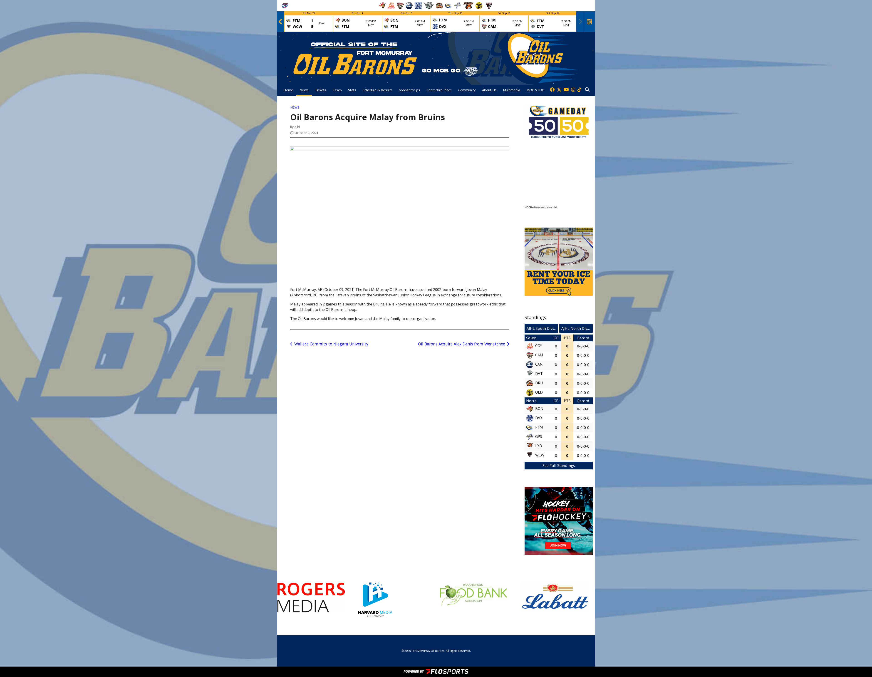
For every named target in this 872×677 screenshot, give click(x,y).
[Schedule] (589, 21)
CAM (539, 354)
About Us (489, 90)
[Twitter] (559, 90)
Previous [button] (280, 21)
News (304, 90)
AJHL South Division (542, 328)
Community (467, 90)
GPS (538, 436)
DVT (539, 373)
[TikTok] (579, 90)
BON (539, 408)
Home (288, 90)
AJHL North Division (577, 328)
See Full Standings (559, 465)
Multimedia (511, 90)
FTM (539, 427)
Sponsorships (409, 90)
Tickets (320, 90)
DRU (539, 382)
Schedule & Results (378, 90)
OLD (539, 392)
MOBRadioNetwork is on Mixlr (541, 207)
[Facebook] (552, 90)
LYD (538, 445)
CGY (538, 345)
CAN (539, 364)
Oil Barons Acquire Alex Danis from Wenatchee (461, 344)
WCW (539, 455)
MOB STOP (535, 90)
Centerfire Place (439, 90)
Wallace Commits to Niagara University (331, 344)
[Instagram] (573, 90)
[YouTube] (566, 90)
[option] (308, 21)
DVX (538, 417)
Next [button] (580, 21)
